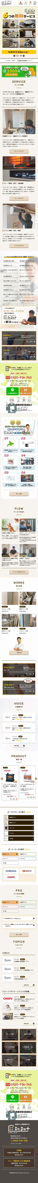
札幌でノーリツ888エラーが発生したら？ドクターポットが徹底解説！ (23, 1008)
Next (24, 56)
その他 (20, 736)
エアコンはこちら (19, 245)
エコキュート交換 (6, 609)
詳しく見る (19, 494)
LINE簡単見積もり (12, 393)
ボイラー (5, 606)
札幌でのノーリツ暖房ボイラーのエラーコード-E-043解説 (24, 1017)
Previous (14, 56)
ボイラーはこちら (19, 151)
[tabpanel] (19, 29)
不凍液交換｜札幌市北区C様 (19, 738)
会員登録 (21, 4)
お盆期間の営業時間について (21, 961)
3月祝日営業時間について (20, 979)
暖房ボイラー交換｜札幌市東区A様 (21, 728)
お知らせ (13, 60)
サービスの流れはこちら (19, 572)
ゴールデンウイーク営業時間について (24, 970)
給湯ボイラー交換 (6, 631)
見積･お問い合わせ (25, 393)
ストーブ (11, 828)
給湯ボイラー (12, 817)
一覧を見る (19, 652)
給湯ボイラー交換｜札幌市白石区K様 (22, 717)
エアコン (11, 833)
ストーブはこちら (19, 198)
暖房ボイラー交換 (23, 609)
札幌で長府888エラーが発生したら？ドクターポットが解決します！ (24, 1000)
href (19, 338)
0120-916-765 (21, 377)
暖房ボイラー (12, 822)
